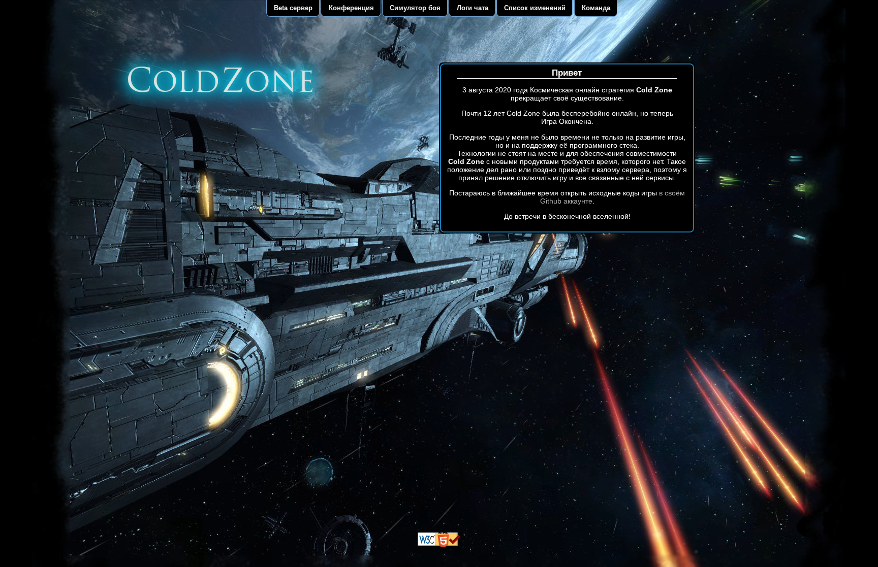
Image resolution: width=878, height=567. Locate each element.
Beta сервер (293, 8)
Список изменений (535, 8)
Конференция (351, 8)
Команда (596, 8)
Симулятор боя (415, 8)
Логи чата (472, 8)
